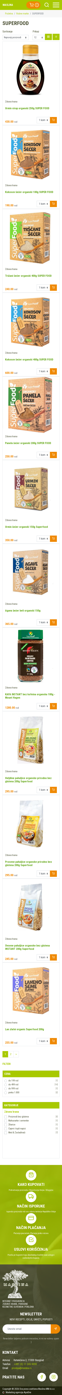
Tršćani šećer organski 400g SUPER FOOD (28, 275)
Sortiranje (7, 31)
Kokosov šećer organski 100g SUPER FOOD (29, 192)
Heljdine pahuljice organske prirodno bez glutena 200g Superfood (28, 780)
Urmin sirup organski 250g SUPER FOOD (27, 108)
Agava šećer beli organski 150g (23, 610)
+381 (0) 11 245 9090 (25, 1364)
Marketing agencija (14, 1392)
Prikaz (36, 31)
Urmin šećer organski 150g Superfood (26, 526)
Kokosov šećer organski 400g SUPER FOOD (29, 359)
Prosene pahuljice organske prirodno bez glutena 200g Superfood (28, 863)
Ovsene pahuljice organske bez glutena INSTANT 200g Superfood (27, 947)
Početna (9, 13)
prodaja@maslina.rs (22, 1368)
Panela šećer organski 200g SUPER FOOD (28, 443)
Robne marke (22, 13)
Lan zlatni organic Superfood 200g (24, 1029)
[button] (33, 5)
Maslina (8, 4)
